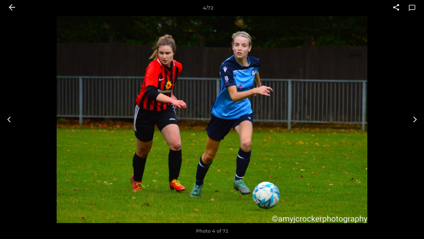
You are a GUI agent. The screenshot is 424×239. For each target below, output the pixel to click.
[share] (396, 8)
